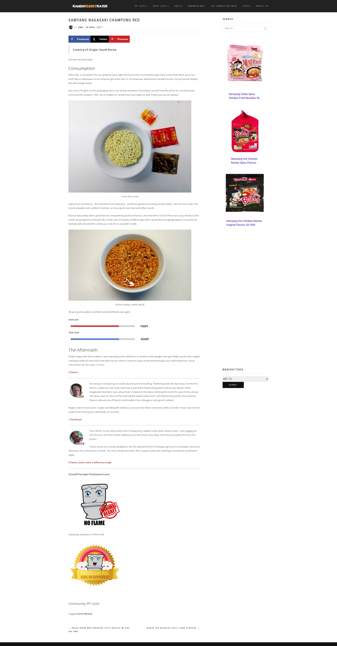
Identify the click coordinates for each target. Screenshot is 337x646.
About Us (262, 6)
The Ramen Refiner (224, 6)
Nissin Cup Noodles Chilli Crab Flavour (173, 628)
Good (80, 613)
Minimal (88, 613)
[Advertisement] (246, 304)
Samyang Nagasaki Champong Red (104, 20)
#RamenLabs (196, 6)
